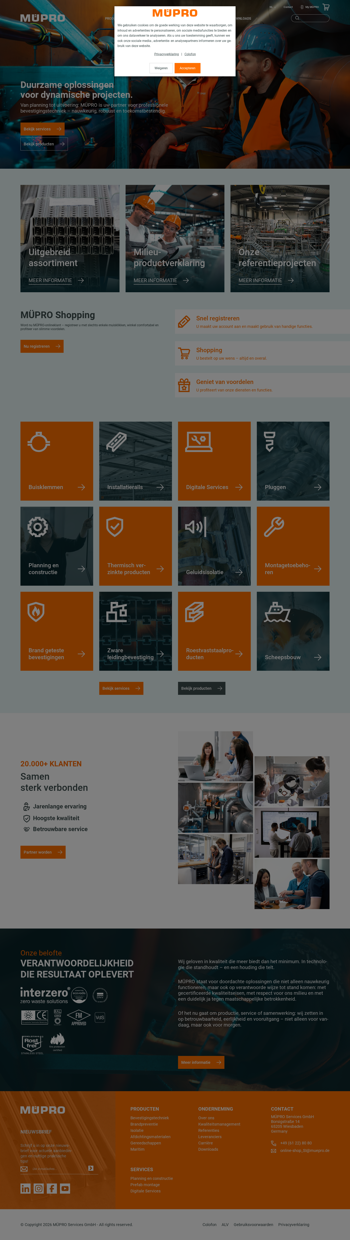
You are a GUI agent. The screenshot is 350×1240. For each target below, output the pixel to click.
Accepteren (187, 68)
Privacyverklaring (166, 54)
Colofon (190, 54)
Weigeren (161, 68)
